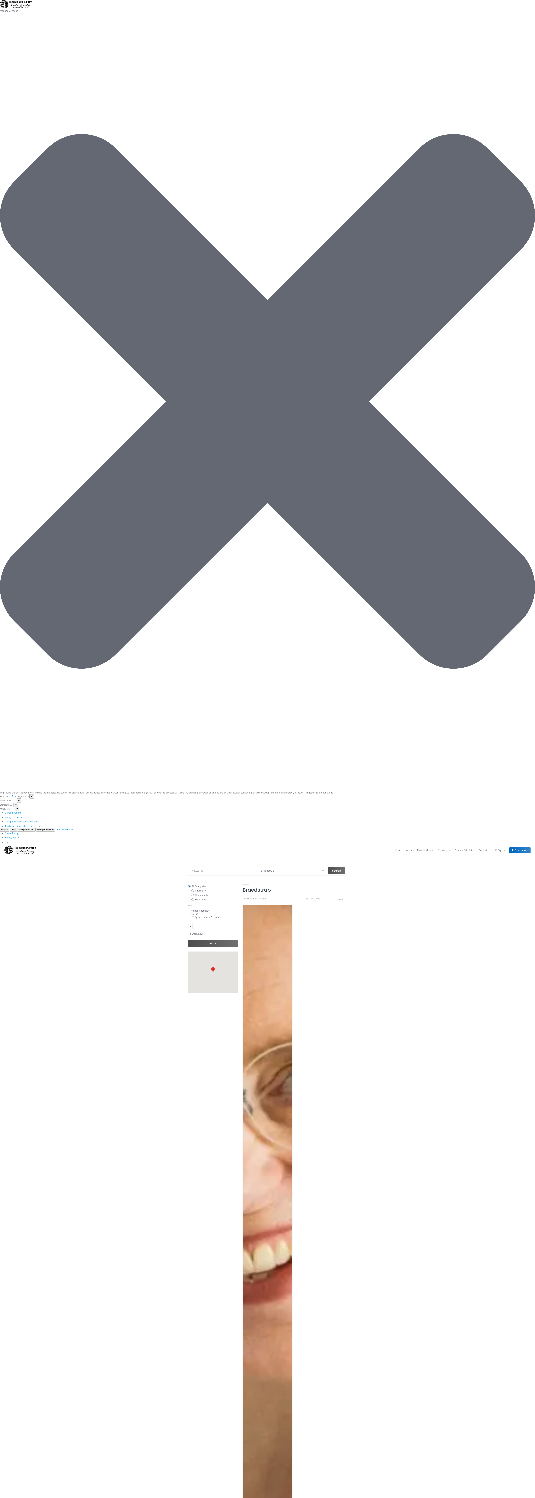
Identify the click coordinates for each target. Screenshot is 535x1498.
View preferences (26, 829)
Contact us (484, 850)
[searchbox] (195, 926)
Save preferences (45, 829)
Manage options (12, 812)
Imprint (8, 842)
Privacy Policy (11, 837)
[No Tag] (213, 914)
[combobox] (213, 926)
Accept (4, 829)
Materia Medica (425, 850)
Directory (443, 850)
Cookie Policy (11, 833)
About (409, 850)
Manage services (13, 817)
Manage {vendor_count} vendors (21, 821)
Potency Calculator (464, 850)
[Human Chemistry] (213, 910)
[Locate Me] (323, 870)
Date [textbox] (340, 898)
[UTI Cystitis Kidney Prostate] (213, 917)
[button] (267, 402)
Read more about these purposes (22, 826)
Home (398, 850)
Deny (13, 829)
